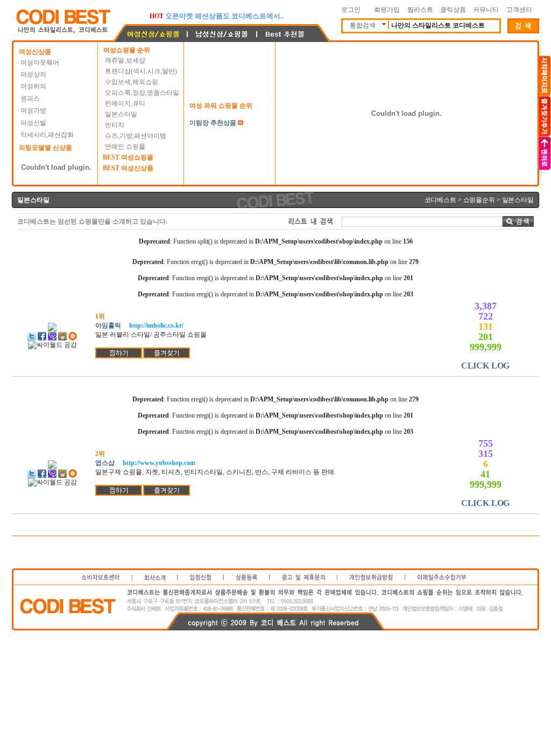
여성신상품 (35, 51)
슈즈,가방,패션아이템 (135, 136)
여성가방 (33, 110)
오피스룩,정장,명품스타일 (142, 92)
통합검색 (363, 25)
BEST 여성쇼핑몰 (128, 157)
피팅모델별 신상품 (45, 147)
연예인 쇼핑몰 (125, 146)
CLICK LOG (485, 365)
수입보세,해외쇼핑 (131, 82)
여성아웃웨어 (39, 62)
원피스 (30, 98)
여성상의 (33, 74)
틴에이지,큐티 (125, 103)
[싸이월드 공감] (52, 345)
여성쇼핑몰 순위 (126, 50)
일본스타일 (121, 114)
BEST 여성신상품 (128, 168)
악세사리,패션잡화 (47, 134)
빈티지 (114, 125)
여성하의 (33, 86)
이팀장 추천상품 (212, 123)
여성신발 (33, 123)
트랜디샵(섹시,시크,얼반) (141, 71)
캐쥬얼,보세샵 (125, 60)
